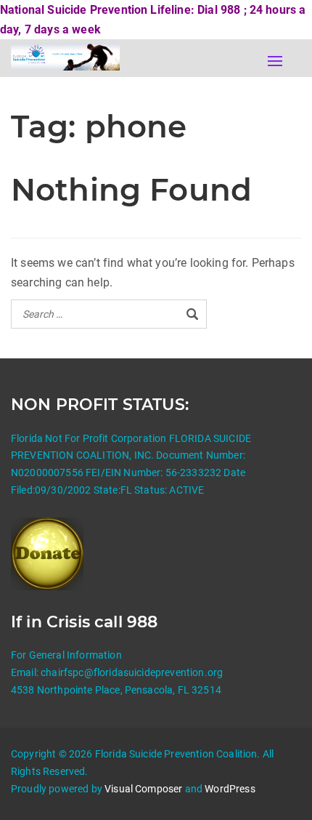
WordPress (230, 789)
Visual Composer (143, 789)
